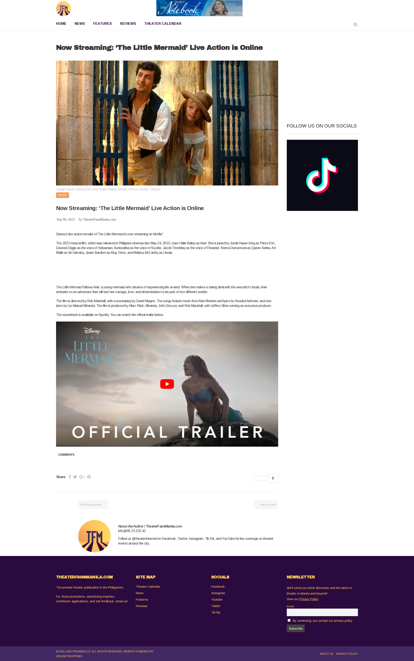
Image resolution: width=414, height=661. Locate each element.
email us (121, 601)
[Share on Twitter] (75, 476)
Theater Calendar (148, 586)
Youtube (217, 599)
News (140, 593)
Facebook (218, 586)
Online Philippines (69, 656)
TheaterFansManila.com (99, 219)
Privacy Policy (347, 653)
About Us (326, 653)
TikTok (215, 612)
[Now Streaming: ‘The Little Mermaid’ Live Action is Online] (94, 536)
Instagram (218, 593)
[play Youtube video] (167, 384)
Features (142, 599)
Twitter (216, 606)
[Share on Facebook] (70, 476)
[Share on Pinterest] (89, 476)
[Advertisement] (134, 269)
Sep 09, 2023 (66, 219)
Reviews (141, 606)
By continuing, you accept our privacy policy (322, 620)
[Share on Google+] (82, 476)
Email (290, 606)
